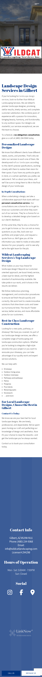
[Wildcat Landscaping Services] (21, 52)
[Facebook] (21, 594)
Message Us (31, 673)
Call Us (11, 673)
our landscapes (23, 162)
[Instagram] (9, 594)
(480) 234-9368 (25, 541)
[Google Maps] (32, 594)
